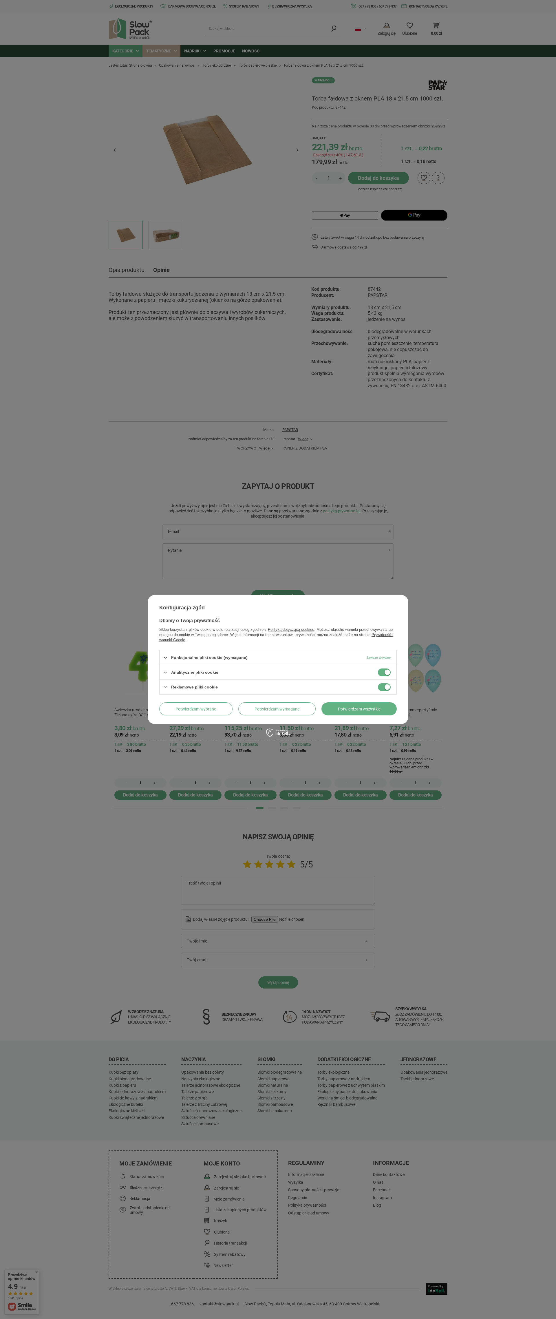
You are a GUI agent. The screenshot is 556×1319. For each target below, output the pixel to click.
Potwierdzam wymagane (277, 708)
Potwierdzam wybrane (195, 708)
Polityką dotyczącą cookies (291, 629)
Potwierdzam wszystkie (359, 708)
